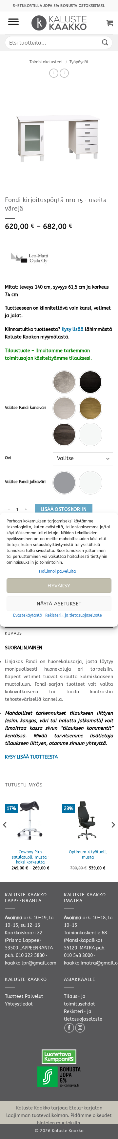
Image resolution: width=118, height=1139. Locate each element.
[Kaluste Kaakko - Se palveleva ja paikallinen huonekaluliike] (59, 23)
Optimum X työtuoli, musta (88, 855)
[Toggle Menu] (13, 23)
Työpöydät (78, 62)
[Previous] (5, 838)
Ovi (8, 458)
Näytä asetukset (59, 604)
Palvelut (34, 996)
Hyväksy (59, 586)
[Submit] (105, 42)
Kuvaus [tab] (13, 633)
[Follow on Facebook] (69, 1028)
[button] (110, 23)
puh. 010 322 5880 (25, 955)
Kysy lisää (73, 329)
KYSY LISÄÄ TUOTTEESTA (31, 757)
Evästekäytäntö (27, 615)
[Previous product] (64, 73)
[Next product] (53, 73)
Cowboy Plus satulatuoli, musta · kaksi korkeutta (30, 857)
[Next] (113, 838)
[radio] (64, 382)
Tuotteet (14, 996)
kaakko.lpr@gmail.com (30, 963)
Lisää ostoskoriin (64, 509)
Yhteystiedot (19, 1004)
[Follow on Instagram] (80, 1028)
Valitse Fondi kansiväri (25, 408)
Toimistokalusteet (46, 62)
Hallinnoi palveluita (57, 571)
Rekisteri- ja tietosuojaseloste (73, 615)
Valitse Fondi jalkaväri (25, 482)
